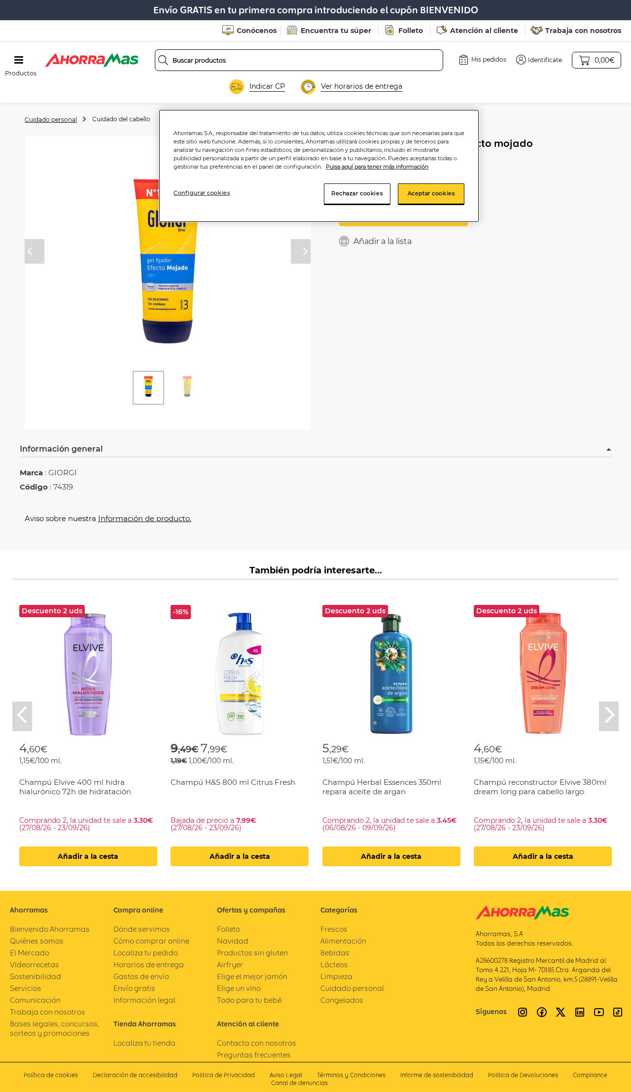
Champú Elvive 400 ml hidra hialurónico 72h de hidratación (75, 786)
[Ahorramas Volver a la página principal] (92, 60)
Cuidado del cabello (121, 119)
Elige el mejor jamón (252, 976)
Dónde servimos (141, 929)
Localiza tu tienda (144, 1043)
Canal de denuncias (299, 1083)
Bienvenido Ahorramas (50, 929)
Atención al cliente (484, 30)
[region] (319, 165)
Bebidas (335, 952)
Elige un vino (239, 988)
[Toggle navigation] (19, 60)
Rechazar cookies (357, 193)
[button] (539, 60)
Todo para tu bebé (249, 1000)
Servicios (25, 988)
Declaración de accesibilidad (135, 1075)
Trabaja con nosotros (583, 30)
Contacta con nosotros (256, 1043)
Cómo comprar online (151, 941)
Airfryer (230, 964)
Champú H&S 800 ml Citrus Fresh (233, 782)
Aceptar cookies (431, 193)
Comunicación (35, 1000)
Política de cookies (51, 1075)
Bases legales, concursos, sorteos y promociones (54, 1028)
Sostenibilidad (35, 976)
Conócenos (257, 30)
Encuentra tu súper (336, 30)
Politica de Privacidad (223, 1075)
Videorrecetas (34, 964)
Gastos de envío (141, 976)
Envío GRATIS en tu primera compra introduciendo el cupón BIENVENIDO (315, 10)
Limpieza (336, 976)
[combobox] (299, 60)
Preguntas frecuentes (254, 1054)
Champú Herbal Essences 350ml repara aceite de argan (381, 786)
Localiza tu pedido (145, 952)
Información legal (144, 1000)
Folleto (410, 30)
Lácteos (334, 964)
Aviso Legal (286, 1075)
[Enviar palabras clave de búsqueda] (163, 60)
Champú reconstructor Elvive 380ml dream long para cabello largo (540, 786)
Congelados (341, 1000)
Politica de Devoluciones (523, 1075)
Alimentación (343, 941)
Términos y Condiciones (351, 1075)
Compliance (590, 1075)
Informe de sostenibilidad (436, 1075)
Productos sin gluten (252, 952)
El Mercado (29, 952)
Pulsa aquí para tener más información (377, 166)
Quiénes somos (37, 941)
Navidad (232, 941)
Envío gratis (134, 988)
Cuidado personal (51, 119)
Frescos (334, 929)
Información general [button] (61, 449)
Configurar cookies (202, 192)
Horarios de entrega (148, 964)
